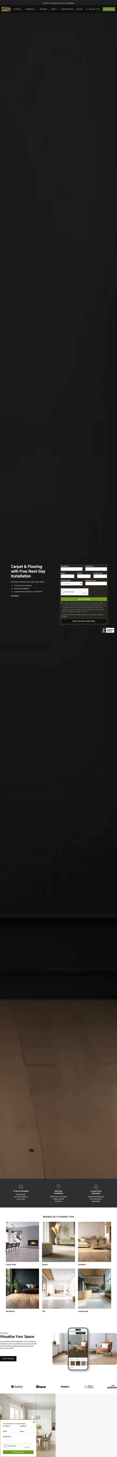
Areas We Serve (67, 9)
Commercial (30, 9)
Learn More (70, 3)
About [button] (53, 9)
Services (43, 9)
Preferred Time (90, 580)
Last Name (89, 566)
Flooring (17, 9)
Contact (79, 9)
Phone (79, 573)
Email (63, 573)
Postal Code (98, 573)
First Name (65, 566)
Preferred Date (66, 580)
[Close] (34, 1422)
